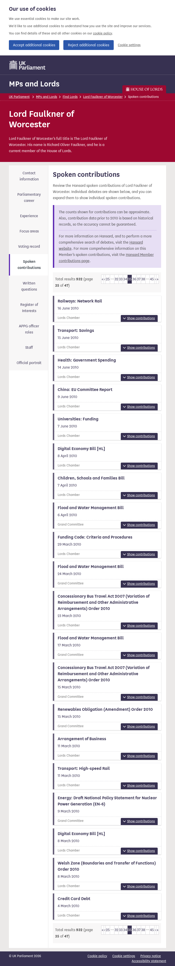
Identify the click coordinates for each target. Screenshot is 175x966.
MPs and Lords (34, 84)
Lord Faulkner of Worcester (103, 97)
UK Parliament (19, 97)
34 (125, 279)
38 (143, 279)
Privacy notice (150, 956)
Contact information (29, 176)
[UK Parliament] (27, 65)
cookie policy (102, 33)
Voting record (29, 246)
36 (134, 279)
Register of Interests (29, 307)
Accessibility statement (149, 961)
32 (116, 279)
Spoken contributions (29, 264)
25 (108, 279)
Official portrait (29, 363)
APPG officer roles (29, 329)
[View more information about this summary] (107, 309)
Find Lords (70, 97)
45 (152, 279)
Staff (29, 347)
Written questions (29, 286)
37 (139, 279)
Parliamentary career (29, 197)
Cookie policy (97, 956)
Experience (29, 216)
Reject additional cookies (88, 45)
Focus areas (29, 231)
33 (121, 279)
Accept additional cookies (34, 45)
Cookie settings (129, 45)
